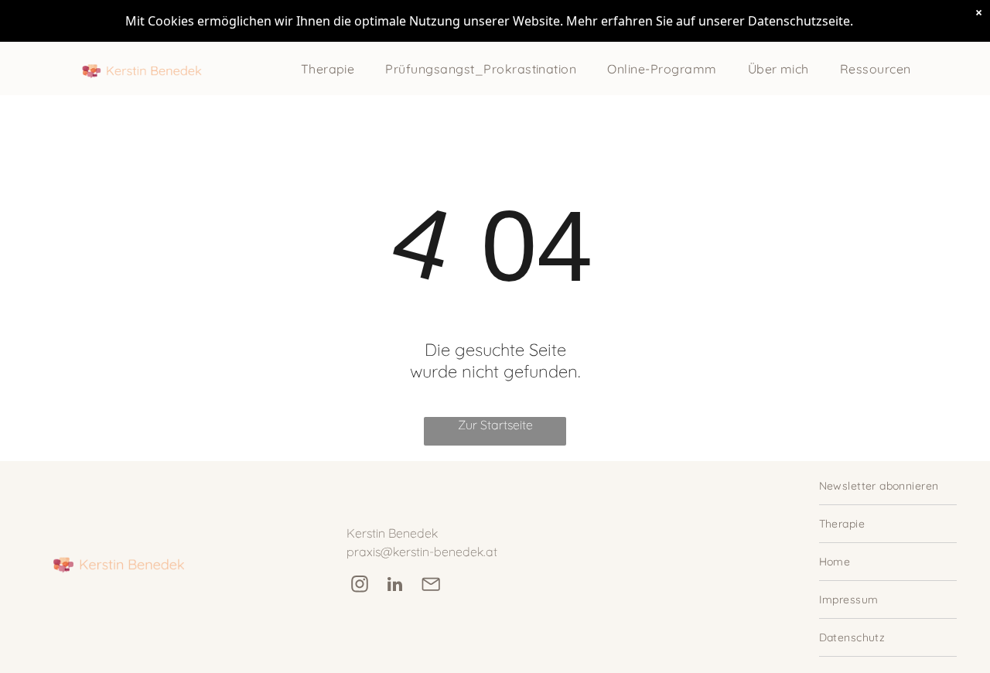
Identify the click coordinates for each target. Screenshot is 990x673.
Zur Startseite (495, 424)
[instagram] (359, 586)
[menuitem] (327, 68)
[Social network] (430, 586)
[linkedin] (395, 586)
